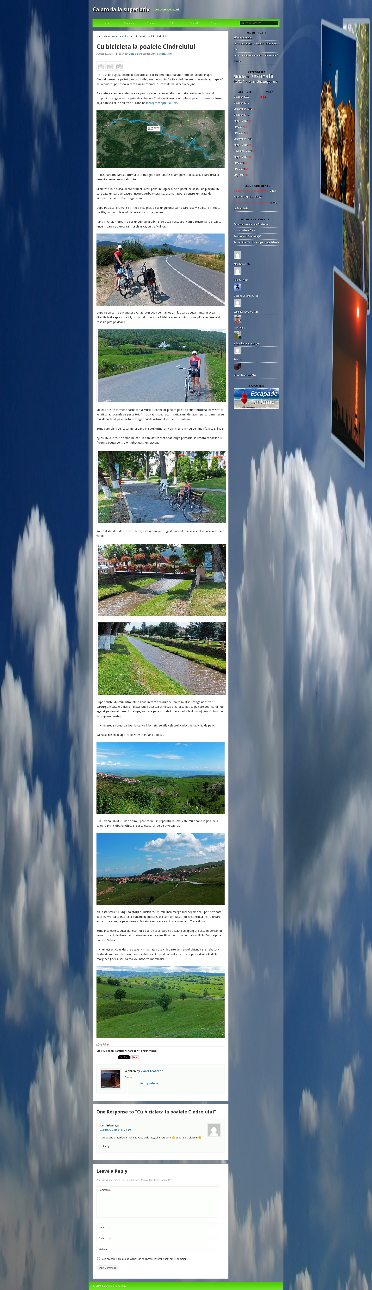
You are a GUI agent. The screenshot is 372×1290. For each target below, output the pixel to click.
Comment (105, 1190)
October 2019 (241, 102)
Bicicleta (124, 36)
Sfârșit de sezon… (244, 37)
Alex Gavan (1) (242, 264)
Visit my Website (149, 1083)
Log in (263, 96)
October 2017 (241, 114)
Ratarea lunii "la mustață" (247, 236)
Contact (193, 23)
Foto (172, 23)
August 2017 (240, 120)
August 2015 (240, 144)
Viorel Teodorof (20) (245, 375)
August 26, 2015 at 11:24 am (115, 1130)
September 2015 (243, 138)
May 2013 (239, 174)
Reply (106, 1146)
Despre (215, 23)
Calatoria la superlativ (121, 9)
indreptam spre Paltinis (161, 103)
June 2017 (239, 132)
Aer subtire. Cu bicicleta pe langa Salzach (256, 242)
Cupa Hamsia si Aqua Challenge (251, 224)
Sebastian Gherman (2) (246, 343)
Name (105, 1228)
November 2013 (242, 150)
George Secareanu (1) (246, 295)
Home (106, 23)
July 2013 (239, 162)
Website (103, 1249)
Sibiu (169, 54)
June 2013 (239, 168)
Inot (245, 82)
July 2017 (239, 126)
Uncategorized (267, 82)
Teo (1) (237, 359)
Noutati (151, 23)
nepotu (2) (239, 327)
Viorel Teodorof (152, 1071)
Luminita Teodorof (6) (246, 311)
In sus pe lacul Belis (244, 230)
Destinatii (129, 23)
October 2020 (241, 96)
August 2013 (240, 156)
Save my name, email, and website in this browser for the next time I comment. (144, 1258)
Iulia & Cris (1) (241, 279)
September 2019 (243, 108)
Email (105, 1239)
